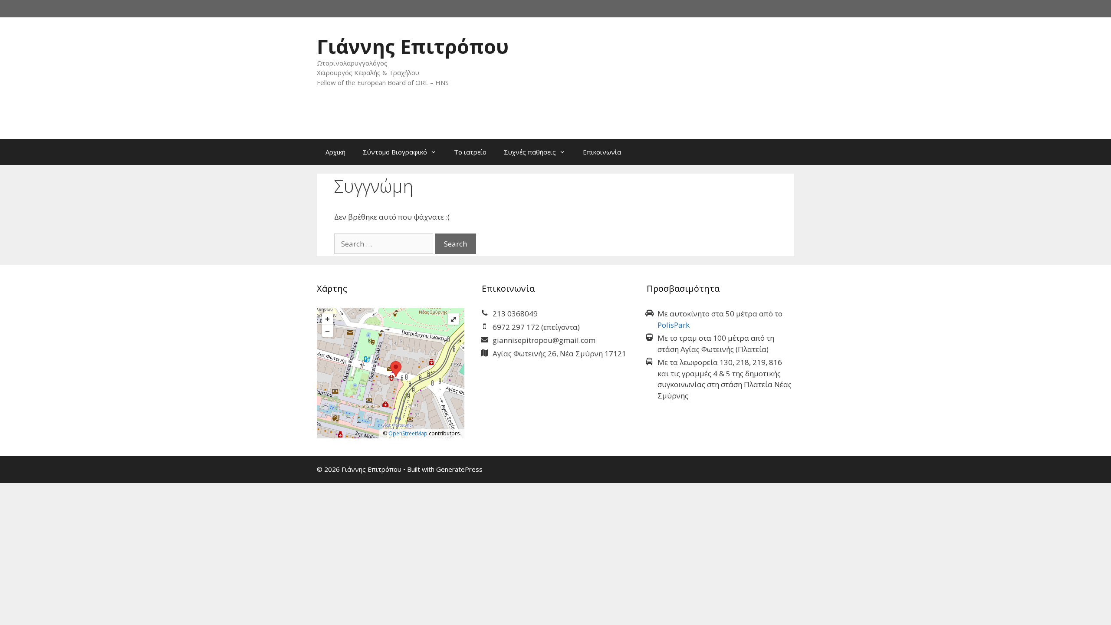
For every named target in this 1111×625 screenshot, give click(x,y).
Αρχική (335, 152)
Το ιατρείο (470, 152)
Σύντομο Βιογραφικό (395, 152)
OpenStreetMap (407, 433)
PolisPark (673, 325)
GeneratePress (459, 469)
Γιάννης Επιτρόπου (413, 46)
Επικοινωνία (602, 152)
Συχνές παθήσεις (530, 152)
